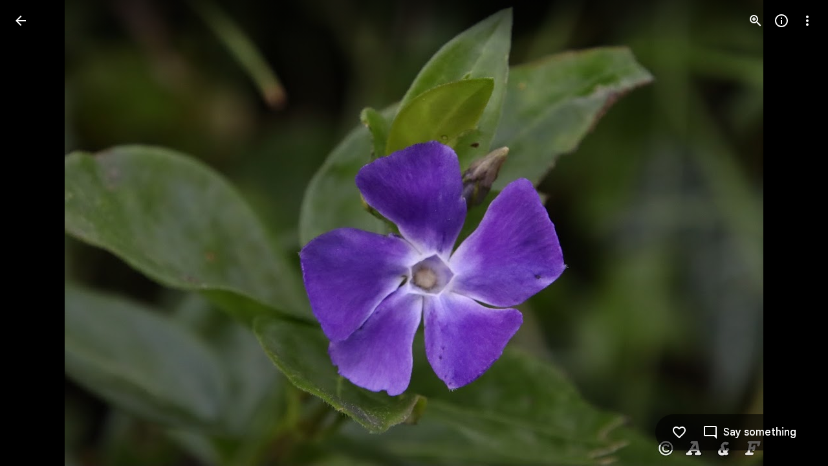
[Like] (679, 432)
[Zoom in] (755, 21)
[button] (36, 233)
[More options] (807, 21)
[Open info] (781, 21)
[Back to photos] (20, 20)
